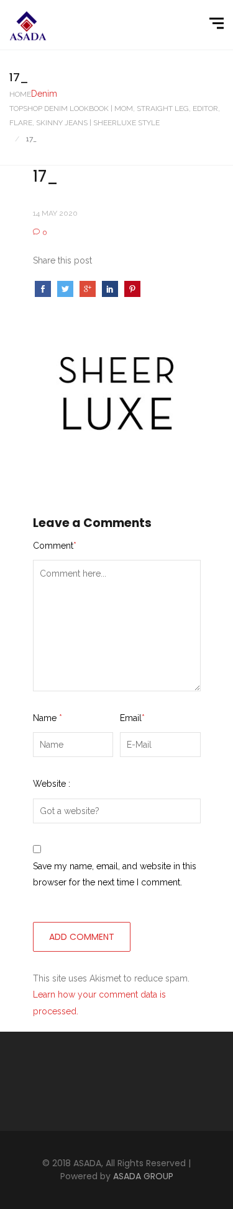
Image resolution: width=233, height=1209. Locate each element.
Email (132, 718)
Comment (54, 546)
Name (47, 718)
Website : (51, 784)
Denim (44, 94)
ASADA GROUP (143, 1176)
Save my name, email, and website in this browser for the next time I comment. (114, 874)
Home (20, 94)
